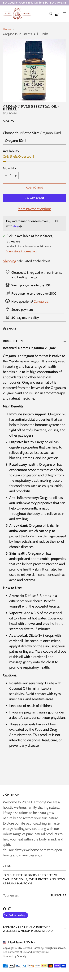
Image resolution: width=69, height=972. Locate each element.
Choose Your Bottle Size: (32, 133)
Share (11, 328)
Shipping (9, 261)
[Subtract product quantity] (6, 175)
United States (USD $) (20, 942)
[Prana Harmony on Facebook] (5, 909)
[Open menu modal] (64, 13)
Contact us (41, 301)
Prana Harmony (34, 947)
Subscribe (58, 895)
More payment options (34, 209)
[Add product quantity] (15, 175)
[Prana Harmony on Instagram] (10, 909)
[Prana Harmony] (17, 13)
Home (7, 29)
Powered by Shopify (14, 956)
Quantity (9, 168)
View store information (21, 251)
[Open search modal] (50, 13)
